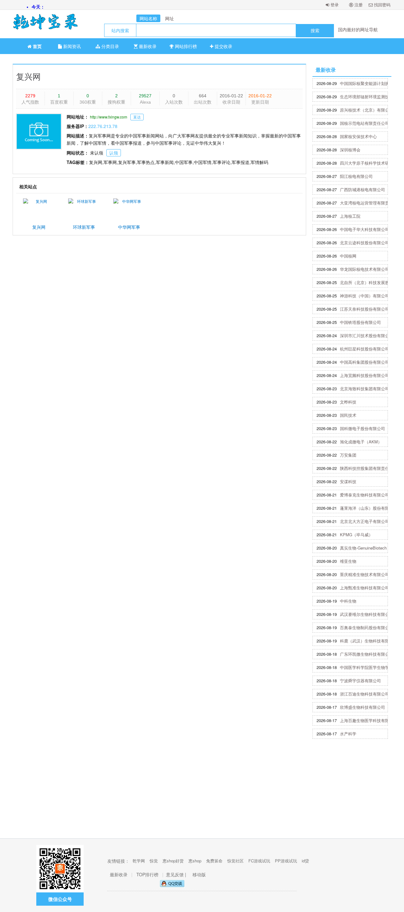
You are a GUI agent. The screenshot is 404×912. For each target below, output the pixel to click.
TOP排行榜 (147, 874)
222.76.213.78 (102, 126)
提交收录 (222, 46)
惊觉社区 (235, 861)
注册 (358, 5)
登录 (334, 5)
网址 (169, 18)
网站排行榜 (185, 46)
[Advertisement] (202, 791)
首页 (37, 46)
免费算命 (214, 861)
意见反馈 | (176, 874)
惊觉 (154, 861)
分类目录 (109, 46)
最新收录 (147, 46)
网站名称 (148, 18)
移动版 (199, 874)
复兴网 (28, 76)
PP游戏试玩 (286, 861)
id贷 (305, 861)
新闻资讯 (71, 46)
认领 (113, 152)
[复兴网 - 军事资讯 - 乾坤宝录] (43, 24)
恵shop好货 (173, 861)
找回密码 (381, 5)
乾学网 (139, 861)
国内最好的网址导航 (358, 29)
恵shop (194, 861)
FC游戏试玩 (259, 861)
